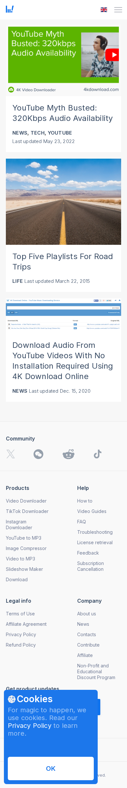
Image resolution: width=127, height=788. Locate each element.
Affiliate (85, 655)
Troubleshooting (95, 532)
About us (86, 613)
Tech (38, 133)
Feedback (88, 553)
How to (84, 501)
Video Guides (91, 511)
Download (17, 579)
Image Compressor (26, 548)
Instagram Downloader (19, 524)
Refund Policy (21, 645)
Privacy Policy (29, 725)
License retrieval (95, 542)
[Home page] (10, 10)
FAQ (81, 521)
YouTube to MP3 (23, 538)
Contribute (88, 645)
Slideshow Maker (24, 569)
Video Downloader (26, 501)
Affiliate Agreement (26, 624)
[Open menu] (118, 9)
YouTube (60, 133)
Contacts (86, 634)
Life (17, 281)
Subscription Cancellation (90, 566)
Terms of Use (20, 613)
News (19, 133)
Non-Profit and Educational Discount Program (96, 671)
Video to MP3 (20, 558)
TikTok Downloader (27, 511)
